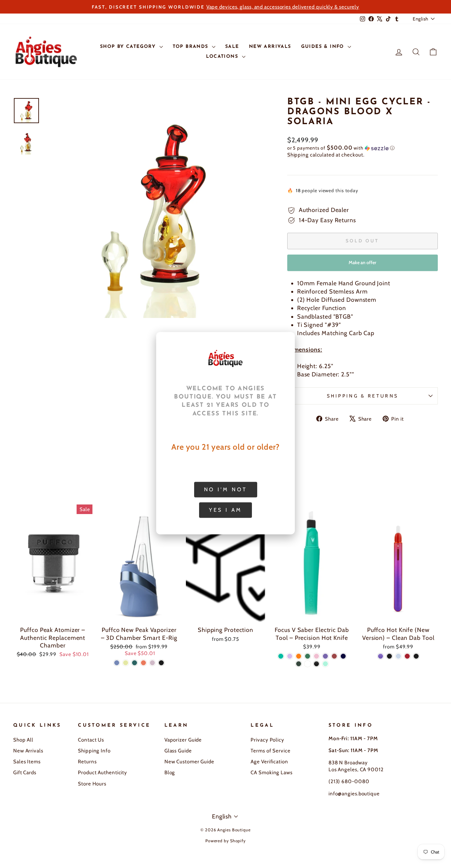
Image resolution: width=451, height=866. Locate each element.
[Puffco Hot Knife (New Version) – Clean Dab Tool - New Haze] (398, 656)
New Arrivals (28, 750)
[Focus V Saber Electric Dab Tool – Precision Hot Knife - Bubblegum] (316, 656)
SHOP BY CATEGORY (129, 46)
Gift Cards (24, 772)
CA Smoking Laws (272, 772)
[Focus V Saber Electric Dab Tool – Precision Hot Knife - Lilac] (290, 656)
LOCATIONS (223, 56)
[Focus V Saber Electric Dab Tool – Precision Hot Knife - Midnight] (343, 656)
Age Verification (269, 761)
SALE (232, 46)
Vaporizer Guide (183, 740)
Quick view (53, 615)
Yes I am (225, 509)
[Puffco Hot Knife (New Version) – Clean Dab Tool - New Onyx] (389, 656)
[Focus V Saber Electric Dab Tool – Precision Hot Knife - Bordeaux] (334, 656)
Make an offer (362, 265)
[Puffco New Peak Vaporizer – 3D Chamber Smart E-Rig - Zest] (125, 663)
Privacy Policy (267, 740)
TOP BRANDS (191, 46)
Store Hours (92, 783)
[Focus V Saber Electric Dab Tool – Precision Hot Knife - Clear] (307, 664)
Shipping (298, 155)
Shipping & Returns (363, 396)
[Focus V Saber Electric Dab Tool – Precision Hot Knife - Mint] (325, 664)
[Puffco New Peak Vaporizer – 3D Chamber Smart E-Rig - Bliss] (152, 663)
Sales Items (27, 761)
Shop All (23, 740)
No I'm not (225, 489)
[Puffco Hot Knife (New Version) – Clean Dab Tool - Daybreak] (407, 656)
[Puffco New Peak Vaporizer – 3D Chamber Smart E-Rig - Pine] (134, 663)
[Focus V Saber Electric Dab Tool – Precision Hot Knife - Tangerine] (298, 656)
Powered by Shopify (225, 840)
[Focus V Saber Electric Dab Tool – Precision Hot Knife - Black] (316, 664)
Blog (169, 772)
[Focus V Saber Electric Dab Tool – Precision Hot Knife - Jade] (307, 656)
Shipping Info (94, 750)
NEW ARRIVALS (270, 46)
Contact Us (91, 740)
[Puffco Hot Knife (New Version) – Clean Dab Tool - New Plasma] (380, 656)
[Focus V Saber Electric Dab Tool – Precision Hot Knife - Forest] (298, 664)
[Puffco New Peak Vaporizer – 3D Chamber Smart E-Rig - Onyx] (161, 663)
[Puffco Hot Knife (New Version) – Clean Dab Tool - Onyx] (416, 656)
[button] (362, 148)
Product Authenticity (102, 772)
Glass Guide (178, 750)
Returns (87, 761)
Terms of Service (270, 750)
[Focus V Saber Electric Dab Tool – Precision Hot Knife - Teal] (281, 656)
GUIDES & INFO (323, 46)
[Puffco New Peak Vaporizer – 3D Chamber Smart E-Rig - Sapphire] (117, 663)
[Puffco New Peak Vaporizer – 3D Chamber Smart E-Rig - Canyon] (143, 663)
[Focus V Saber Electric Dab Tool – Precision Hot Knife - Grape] (325, 656)
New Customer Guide (189, 761)
